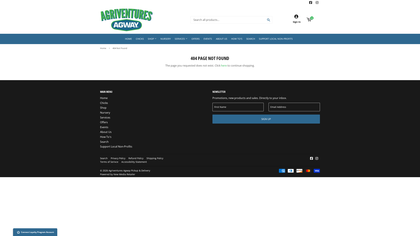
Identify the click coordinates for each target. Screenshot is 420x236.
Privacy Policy (118, 158)
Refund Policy (135, 158)
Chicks (140, 38)
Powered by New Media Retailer (117, 174)
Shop (151, 38)
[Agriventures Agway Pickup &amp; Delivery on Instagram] (317, 2)
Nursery (165, 38)
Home (128, 38)
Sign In (297, 21)
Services (180, 38)
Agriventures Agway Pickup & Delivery (129, 170)
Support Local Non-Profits (276, 38)
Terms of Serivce (109, 161)
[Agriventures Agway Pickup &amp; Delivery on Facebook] (310, 2)
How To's (236, 38)
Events (208, 38)
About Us (221, 38)
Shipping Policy (155, 158)
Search (250, 38)
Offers (195, 38)
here (224, 65)
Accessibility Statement (134, 161)
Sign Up (266, 119)
